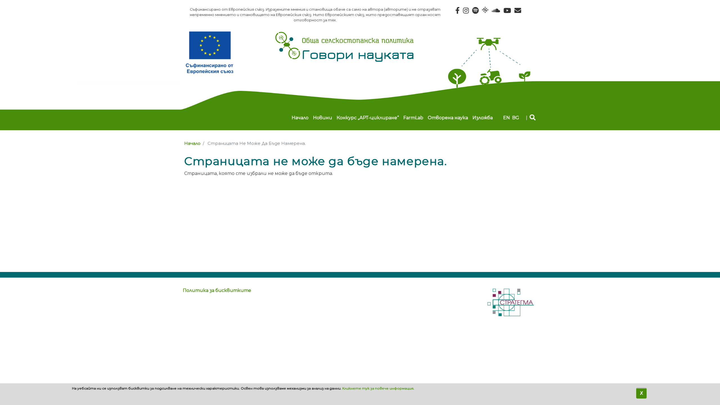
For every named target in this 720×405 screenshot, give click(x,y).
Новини (322, 117)
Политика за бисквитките (217, 290)
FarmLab (413, 117)
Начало (300, 117)
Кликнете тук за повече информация (377, 388)
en (506, 117)
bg (515, 117)
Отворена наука (448, 117)
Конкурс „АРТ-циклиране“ (368, 117)
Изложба (482, 117)
